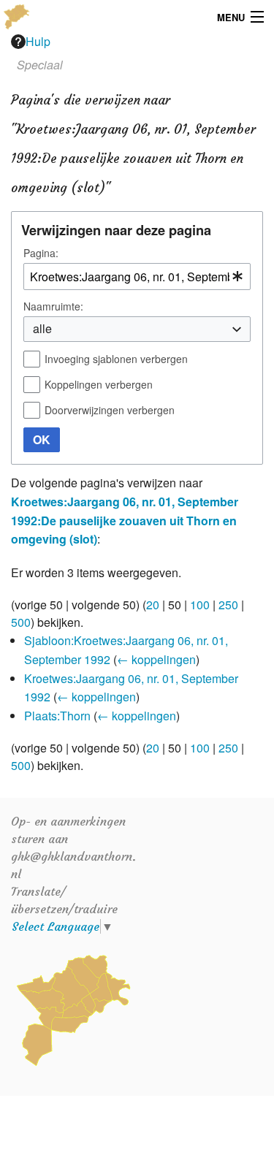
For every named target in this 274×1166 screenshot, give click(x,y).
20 (152, 604)
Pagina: (40, 252)
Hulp (38, 41)
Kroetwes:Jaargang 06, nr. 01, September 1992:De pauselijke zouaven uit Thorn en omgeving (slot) (124, 520)
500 (21, 622)
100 (200, 604)
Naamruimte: (53, 306)
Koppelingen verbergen (99, 384)
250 (228, 604)
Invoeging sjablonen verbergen (116, 358)
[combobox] (137, 276)
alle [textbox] (42, 328)
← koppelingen (156, 659)
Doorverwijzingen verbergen (110, 410)
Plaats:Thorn (57, 715)
